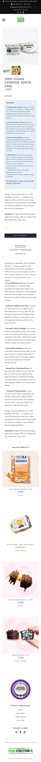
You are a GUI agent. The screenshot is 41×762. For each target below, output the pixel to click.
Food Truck (20, 717)
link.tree (20, 720)
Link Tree (25, 10)
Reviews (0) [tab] (20, 254)
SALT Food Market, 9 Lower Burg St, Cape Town (21, 1)
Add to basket (20, 235)
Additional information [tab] (21, 250)
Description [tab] (20, 246)
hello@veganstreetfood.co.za (20, 7)
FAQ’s (20, 710)
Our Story (20, 713)
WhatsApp (17, 10)
